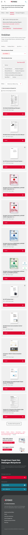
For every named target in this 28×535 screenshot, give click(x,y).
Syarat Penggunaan (8, 518)
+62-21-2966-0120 (6, 489)
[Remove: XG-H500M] (9, 54)
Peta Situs (6, 522)
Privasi (5, 514)
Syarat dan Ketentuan (8, 516)
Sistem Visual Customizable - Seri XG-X (11, 24)
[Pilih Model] (14, 53)
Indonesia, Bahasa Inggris (13, 84)
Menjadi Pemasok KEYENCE (9, 520)
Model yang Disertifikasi (9, 512)
